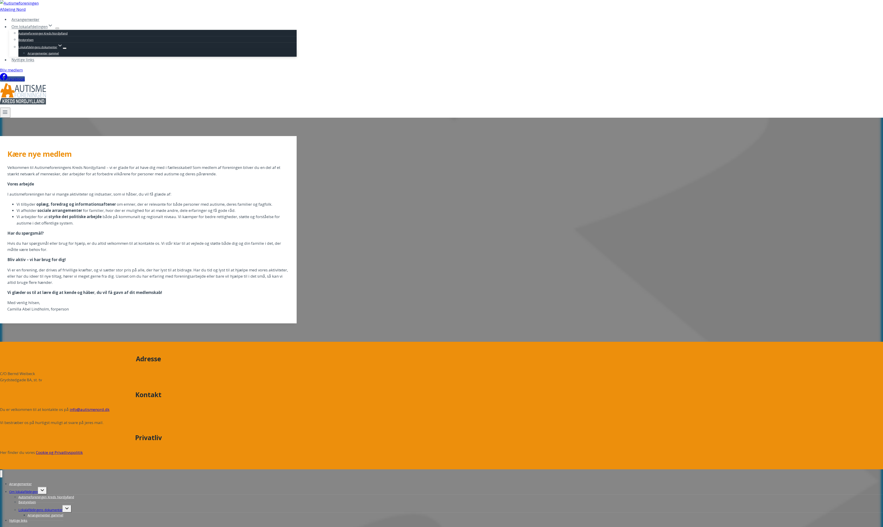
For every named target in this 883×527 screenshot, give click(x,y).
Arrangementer (25, 19)
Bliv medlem (11, 70)
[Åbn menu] (5, 113)
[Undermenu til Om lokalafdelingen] (57, 28)
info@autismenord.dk (89, 409)
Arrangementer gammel (43, 53)
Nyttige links (22, 60)
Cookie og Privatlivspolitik (59, 452)
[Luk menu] (1, 474)
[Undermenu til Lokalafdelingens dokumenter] (64, 48)
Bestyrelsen (26, 40)
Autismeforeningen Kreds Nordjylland (43, 33)
